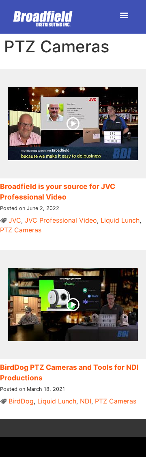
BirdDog (21, 401)
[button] (124, 14)
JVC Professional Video (61, 220)
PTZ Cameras (20, 230)
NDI (85, 401)
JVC (15, 220)
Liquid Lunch (120, 220)
